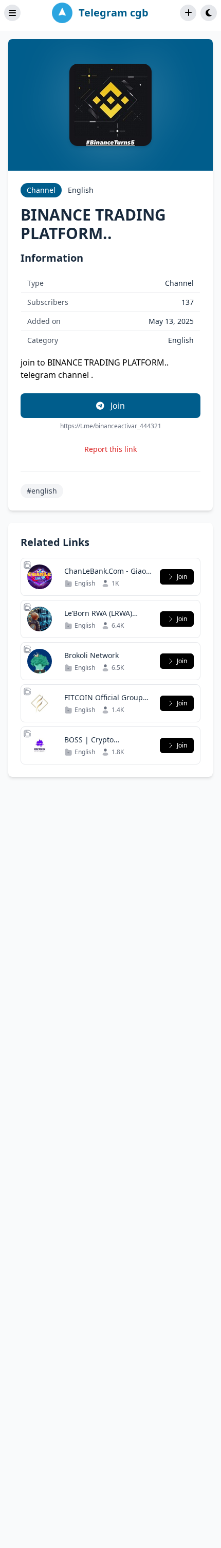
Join (116, 405)
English (81, 190)
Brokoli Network (91, 655)
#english (42, 491)
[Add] (188, 13)
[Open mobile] (208, 13)
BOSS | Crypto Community (89, 745)
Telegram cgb (114, 13)
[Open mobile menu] (12, 13)
